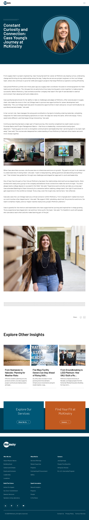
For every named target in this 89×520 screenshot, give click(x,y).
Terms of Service (80, 513)
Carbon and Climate (9, 467)
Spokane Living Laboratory (12, 498)
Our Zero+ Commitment (11, 491)
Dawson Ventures (9, 494)
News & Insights (36, 487)
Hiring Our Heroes (63, 467)
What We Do (8, 403)
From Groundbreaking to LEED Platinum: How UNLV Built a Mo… (71, 373)
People (33, 494)
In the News (34, 498)
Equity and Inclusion (10, 471)
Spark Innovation (36, 483)
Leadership (7, 474)
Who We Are (7, 456)
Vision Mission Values (10, 460)
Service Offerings (36, 460)
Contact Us (60, 513)
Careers (48, 403)
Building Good (8, 464)
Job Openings (62, 460)
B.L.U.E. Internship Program (66, 471)
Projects (33, 467)
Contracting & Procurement (39, 471)
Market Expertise (36, 464)
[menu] (84, 3)
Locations (7, 478)
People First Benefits (64, 464)
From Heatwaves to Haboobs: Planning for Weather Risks (15, 373)
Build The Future (9, 483)
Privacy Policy (69, 513)
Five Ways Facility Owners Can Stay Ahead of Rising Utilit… (44, 373)
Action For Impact (9, 487)
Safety (32, 474)
